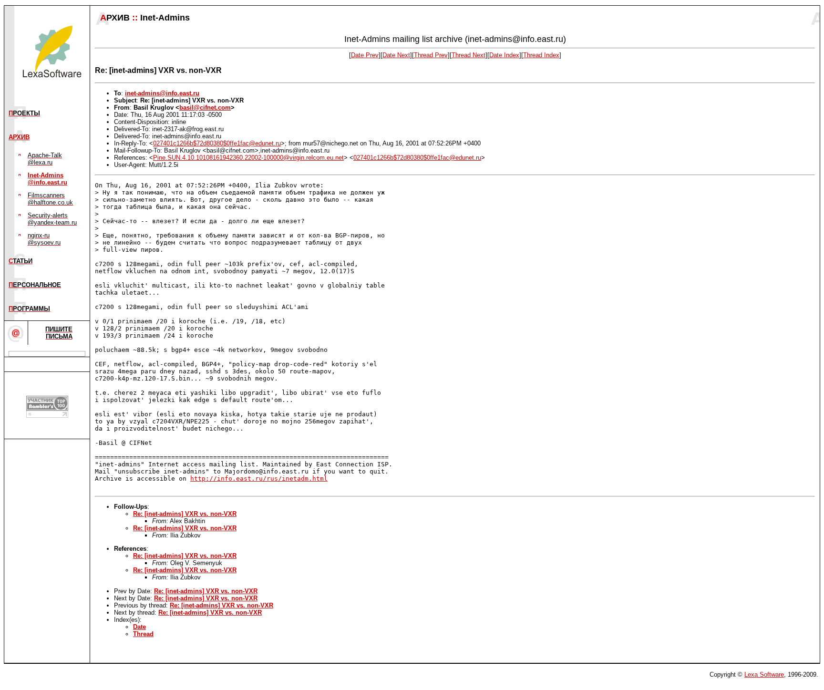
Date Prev (365, 55)
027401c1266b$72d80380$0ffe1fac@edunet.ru (217, 143)
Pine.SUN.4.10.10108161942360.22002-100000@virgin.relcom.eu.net (248, 157)
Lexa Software (764, 674)
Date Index (504, 55)
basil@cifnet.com (205, 107)
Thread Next (468, 55)
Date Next (396, 55)
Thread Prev (431, 55)
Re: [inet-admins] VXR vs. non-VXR (185, 513)
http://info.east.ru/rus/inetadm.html (259, 478)
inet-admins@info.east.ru (162, 93)
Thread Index (541, 55)
